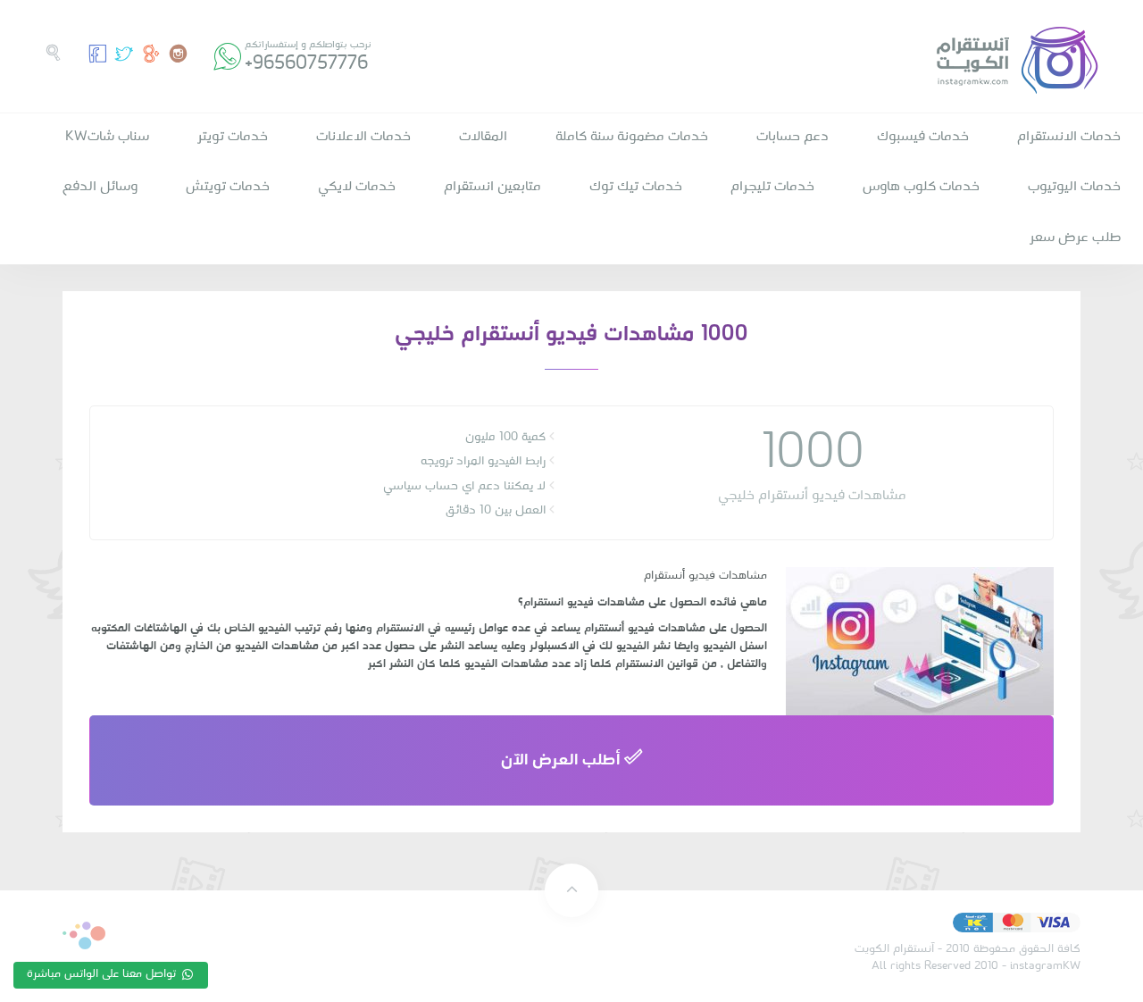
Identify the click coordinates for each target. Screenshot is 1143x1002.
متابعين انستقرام (492, 186)
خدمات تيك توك (635, 186)
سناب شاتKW (107, 136)
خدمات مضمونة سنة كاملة (631, 136)
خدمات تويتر (232, 136)
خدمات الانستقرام (1069, 136)
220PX (84, 935)
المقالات (483, 136)
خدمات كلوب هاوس (921, 186)
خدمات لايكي (357, 186)
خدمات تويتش (228, 186)
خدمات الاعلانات (363, 136)
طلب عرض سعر (1075, 237)
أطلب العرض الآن (562, 760)
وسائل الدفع (100, 186)
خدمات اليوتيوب (1074, 186)
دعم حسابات (792, 136)
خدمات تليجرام (772, 186)
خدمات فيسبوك (923, 136)
